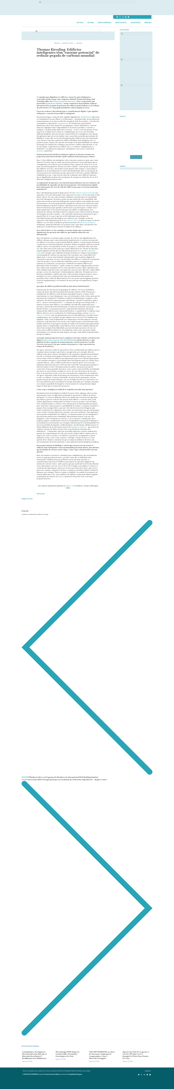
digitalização (87, 117)
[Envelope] (128, 17)
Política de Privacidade (64, 1071)
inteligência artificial (78, 427)
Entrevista (79, 43)
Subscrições (135, 22)
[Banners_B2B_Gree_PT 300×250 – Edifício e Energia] (136, 85)
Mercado (147, 22)
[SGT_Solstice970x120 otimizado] (87, 2)
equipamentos (63, 123)
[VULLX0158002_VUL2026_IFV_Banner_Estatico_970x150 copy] (68, 31)
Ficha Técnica (46, 1071)
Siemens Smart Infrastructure (64, 101)
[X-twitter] (120, 17)
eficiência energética (87, 222)
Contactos (54, 1071)
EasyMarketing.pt (75, 1074)
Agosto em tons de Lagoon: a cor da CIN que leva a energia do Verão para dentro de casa (136, 1055)
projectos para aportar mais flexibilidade (58, 340)
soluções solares (72, 220)
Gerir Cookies (86, 1071)
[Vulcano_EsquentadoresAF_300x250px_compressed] (136, 34)
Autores (90, 22)
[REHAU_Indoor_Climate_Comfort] (136, 60)
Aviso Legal (38, 1071)
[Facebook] (117, 17)
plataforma (55, 103)
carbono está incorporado (85, 193)
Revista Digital (121, 22)
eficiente (40, 151)
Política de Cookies (76, 1071)
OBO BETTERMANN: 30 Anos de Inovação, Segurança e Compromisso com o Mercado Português (102, 1055)
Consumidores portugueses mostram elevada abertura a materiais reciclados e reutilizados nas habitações (34, 1055)
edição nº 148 (70, 486)
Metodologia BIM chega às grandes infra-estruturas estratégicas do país (67, 1054)
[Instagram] (122, 17)
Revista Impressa (104, 22)
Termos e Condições (28, 1071)
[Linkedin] (125, 17)
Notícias (80, 22)
